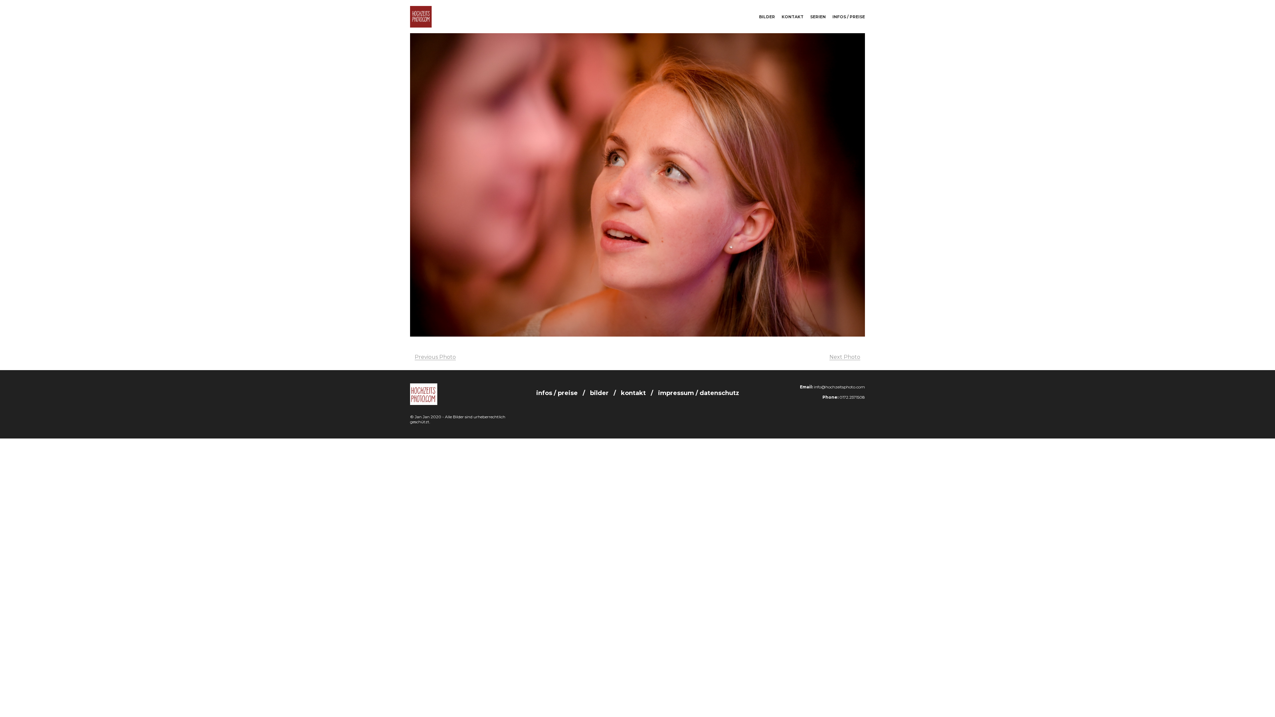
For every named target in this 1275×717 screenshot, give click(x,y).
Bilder (767, 16)
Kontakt (793, 16)
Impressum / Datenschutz (698, 393)
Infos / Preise (848, 16)
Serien (818, 16)
